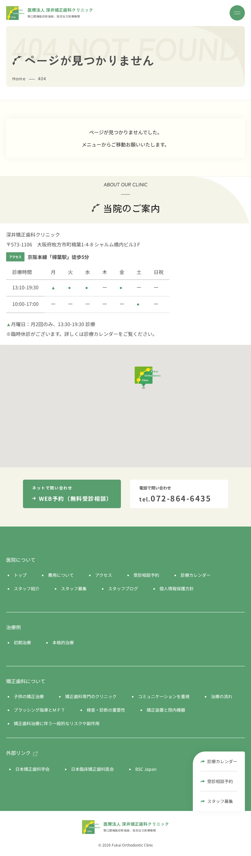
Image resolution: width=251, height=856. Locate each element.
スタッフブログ (123, 588)
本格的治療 (63, 642)
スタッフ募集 (220, 801)
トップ (20, 575)
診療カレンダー (222, 761)
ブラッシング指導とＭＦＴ (39, 710)
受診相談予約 (220, 781)
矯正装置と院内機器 (166, 710)
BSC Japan (146, 769)
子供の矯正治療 (29, 696)
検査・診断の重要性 (106, 710)
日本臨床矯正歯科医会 (92, 769)
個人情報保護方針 (176, 588)
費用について (61, 575)
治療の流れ (221, 696)
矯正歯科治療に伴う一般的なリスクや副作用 (56, 723)
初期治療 (22, 642)
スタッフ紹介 (26, 588)
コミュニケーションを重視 (163, 696)
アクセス (103, 575)
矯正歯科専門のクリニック (91, 696)
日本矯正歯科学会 (32, 769)
